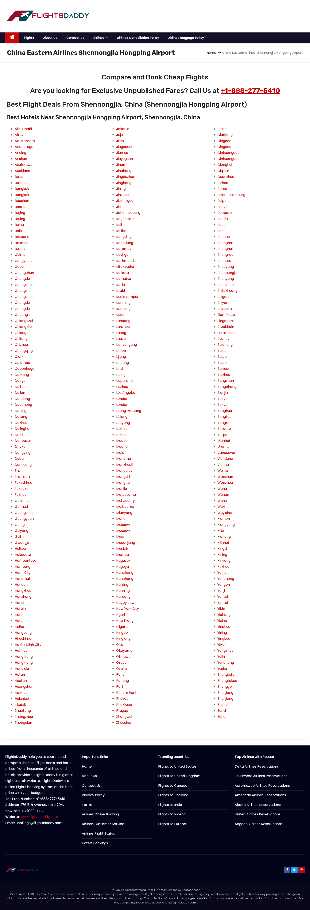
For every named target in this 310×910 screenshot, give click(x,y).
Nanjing (122, 584)
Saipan (223, 200)
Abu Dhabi (23, 128)
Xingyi (222, 548)
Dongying (22, 452)
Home (211, 52)
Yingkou (223, 638)
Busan (20, 248)
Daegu (20, 380)
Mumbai (122, 554)
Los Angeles (126, 392)
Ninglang (123, 638)
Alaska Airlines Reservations (258, 804)
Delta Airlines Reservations (257, 766)
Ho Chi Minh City (28, 644)
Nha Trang (124, 620)
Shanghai (225, 242)
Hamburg (22, 566)
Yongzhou (225, 650)
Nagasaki (123, 560)
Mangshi (123, 476)
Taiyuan (223, 368)
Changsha (23, 284)
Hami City (23, 572)
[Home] (12, 37)
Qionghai (224, 164)
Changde (22, 278)
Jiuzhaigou (124, 200)
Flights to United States (177, 766)
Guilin (19, 536)
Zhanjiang (225, 692)
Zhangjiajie (226, 674)
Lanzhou (123, 326)
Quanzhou (225, 176)
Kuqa (120, 314)
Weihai (222, 470)
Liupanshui (124, 380)
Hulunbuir (22, 698)
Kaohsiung (124, 242)
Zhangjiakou (227, 680)
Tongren (224, 422)
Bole (18, 230)
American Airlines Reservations (260, 795)
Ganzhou (22, 500)
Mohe (120, 518)
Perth (120, 686)
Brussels (21, 242)
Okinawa (123, 656)
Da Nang (22, 374)
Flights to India (170, 804)
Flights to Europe (172, 824)
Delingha (22, 428)
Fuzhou (20, 494)
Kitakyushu (125, 266)
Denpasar (23, 440)
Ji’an (120, 140)
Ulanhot (223, 440)
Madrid (122, 446)
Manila (121, 488)
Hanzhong (23, 596)
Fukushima (23, 482)
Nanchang (124, 572)
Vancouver (226, 452)
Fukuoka (21, 488)
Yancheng (225, 578)
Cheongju (22, 314)
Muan (120, 536)
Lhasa (121, 338)
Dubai (19, 458)
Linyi (119, 368)
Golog (20, 524)
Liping (120, 374)
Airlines (99, 38)
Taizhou (223, 374)
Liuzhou (122, 386)
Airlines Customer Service (103, 824)
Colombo (22, 362)
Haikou (20, 548)
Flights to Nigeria (172, 814)
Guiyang (21, 530)
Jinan (120, 164)
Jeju (119, 134)
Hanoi (19, 602)
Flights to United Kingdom (179, 775)
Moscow (123, 524)
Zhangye (224, 686)
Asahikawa (23, 164)
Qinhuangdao (228, 152)
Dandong (22, 398)
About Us (50, 38)
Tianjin (222, 392)
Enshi (19, 470)
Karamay (123, 248)
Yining (222, 632)
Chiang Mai (24, 320)
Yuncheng (225, 662)
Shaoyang (225, 266)
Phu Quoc (124, 704)
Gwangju (22, 542)
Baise (19, 176)
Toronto (224, 428)
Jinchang (123, 170)
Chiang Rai (23, 326)
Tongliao (224, 416)
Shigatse (224, 296)
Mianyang (124, 512)
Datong (21, 416)
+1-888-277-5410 (250, 91)
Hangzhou (23, 590)
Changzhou (24, 296)
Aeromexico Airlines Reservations (262, 785)
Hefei (19, 614)
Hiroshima (23, 638)
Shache (223, 236)
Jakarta (122, 128)
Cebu (19, 266)
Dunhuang (23, 464)
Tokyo (222, 398)
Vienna (223, 464)
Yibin (221, 608)
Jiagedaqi (124, 146)
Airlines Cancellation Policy (138, 38)
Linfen (121, 350)
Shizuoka (224, 308)
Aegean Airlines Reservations (259, 824)
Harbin (20, 608)
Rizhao (222, 182)
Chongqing (24, 350)
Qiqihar (223, 170)
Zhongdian (23, 722)
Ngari (120, 614)
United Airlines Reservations (257, 814)
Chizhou (21, 344)
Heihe (19, 626)
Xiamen (223, 518)
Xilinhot (223, 542)
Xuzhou (223, 566)
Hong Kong (24, 656)
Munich (122, 548)
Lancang (123, 320)
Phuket (122, 698)
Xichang (224, 536)
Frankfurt (22, 476)
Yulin (221, 656)
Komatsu (123, 278)
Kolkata (122, 272)
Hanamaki (23, 578)
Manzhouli (124, 464)
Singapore (225, 320)
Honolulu (22, 668)
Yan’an (223, 572)
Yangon (223, 584)
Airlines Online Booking (100, 814)
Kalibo (121, 230)
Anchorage (24, 146)
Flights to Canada (172, 785)
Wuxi (221, 506)
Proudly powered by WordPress (132, 890)
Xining (222, 554)
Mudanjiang (125, 542)
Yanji (221, 590)
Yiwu (221, 644)
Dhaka (20, 446)
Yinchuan (224, 626)
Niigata (122, 626)
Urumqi (223, 446)
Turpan (223, 434)
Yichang (223, 614)
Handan (21, 584)
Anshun (21, 158)
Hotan (20, 674)
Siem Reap (226, 314)
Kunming (123, 302)
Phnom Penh (126, 692)
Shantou (224, 260)
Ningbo (122, 632)
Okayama (124, 650)
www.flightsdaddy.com (39, 816)
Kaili (119, 224)
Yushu (222, 668)
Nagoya (122, 566)
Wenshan (225, 476)
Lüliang (121, 416)
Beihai (19, 224)
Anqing (20, 152)
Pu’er (221, 128)
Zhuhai (222, 704)
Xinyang (223, 560)
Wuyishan (225, 512)
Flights (29, 38)
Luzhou (121, 428)
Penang (122, 680)
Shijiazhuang (227, 290)
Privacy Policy (93, 795)
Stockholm (226, 326)
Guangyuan (24, 518)
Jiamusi (122, 152)
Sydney (223, 338)
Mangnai (123, 482)
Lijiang (121, 356)
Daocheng (23, 404)
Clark (19, 356)
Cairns (20, 254)
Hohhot (21, 650)
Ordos (121, 662)
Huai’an (21, 680)
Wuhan (223, 494)
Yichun (222, 620)
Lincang (122, 362)
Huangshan (24, 686)
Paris (120, 674)
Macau (121, 440)
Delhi (19, 434)
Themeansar (191, 890)
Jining (121, 188)
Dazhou (21, 422)
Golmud (21, 506)
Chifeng (21, 338)
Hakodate (23, 554)
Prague (122, 710)
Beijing (20, 212)
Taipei (222, 356)
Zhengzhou (24, 716)
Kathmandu (126, 260)
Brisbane (22, 236)
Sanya (222, 206)
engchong (228, 386)
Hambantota (25, 560)
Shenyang (225, 278)
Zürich (222, 716)
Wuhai (222, 488)
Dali (18, 386)
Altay (19, 134)
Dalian (20, 392)
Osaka (121, 668)
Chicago (21, 332)
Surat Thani (226, 332)
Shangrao (225, 254)
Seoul (221, 224)
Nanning (123, 590)
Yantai (222, 596)
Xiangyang (226, 524)
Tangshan (225, 380)
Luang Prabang (128, 410)
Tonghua (224, 410)
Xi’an (221, 530)
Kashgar (123, 254)
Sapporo (224, 212)
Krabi (120, 290)
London (122, 398)
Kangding (124, 236)
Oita (119, 644)
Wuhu (222, 500)
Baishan (21, 182)
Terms (87, 804)
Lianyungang (126, 344)
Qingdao (224, 140)
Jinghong (123, 182)
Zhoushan (124, 722)
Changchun (24, 272)
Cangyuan (23, 260)
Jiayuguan (124, 158)
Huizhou (21, 692)
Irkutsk (20, 704)
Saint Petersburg (231, 194)
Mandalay (124, 470)
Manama (123, 458)
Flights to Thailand (173, 795)
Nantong (123, 596)
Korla (120, 284)
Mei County (125, 500)
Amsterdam (25, 140)
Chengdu (22, 302)
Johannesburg (128, 212)
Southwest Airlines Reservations (261, 775)
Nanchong (124, 578)
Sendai (222, 218)
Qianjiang (225, 134)
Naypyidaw (125, 602)
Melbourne (125, 506)
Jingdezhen (125, 176)
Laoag (121, 332)
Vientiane (225, 458)
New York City (127, 608)
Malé (120, 452)
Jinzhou (122, 194)
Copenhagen (25, 368)
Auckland (22, 170)
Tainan (223, 350)
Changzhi (22, 290)
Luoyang (123, 422)
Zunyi (221, 710)
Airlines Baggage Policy (186, 38)
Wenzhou (225, 482)
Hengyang (23, 632)
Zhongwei (124, 716)
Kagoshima (125, 218)
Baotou (21, 206)
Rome (222, 188)
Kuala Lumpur (127, 296)
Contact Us (75, 38)
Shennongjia (227, 272)
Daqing (20, 410)
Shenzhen (225, 284)
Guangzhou (24, 512)
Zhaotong (23, 710)
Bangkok (22, 188)
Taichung (225, 344)
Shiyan (222, 302)
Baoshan (22, 200)
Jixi (118, 206)
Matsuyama (126, 494)
